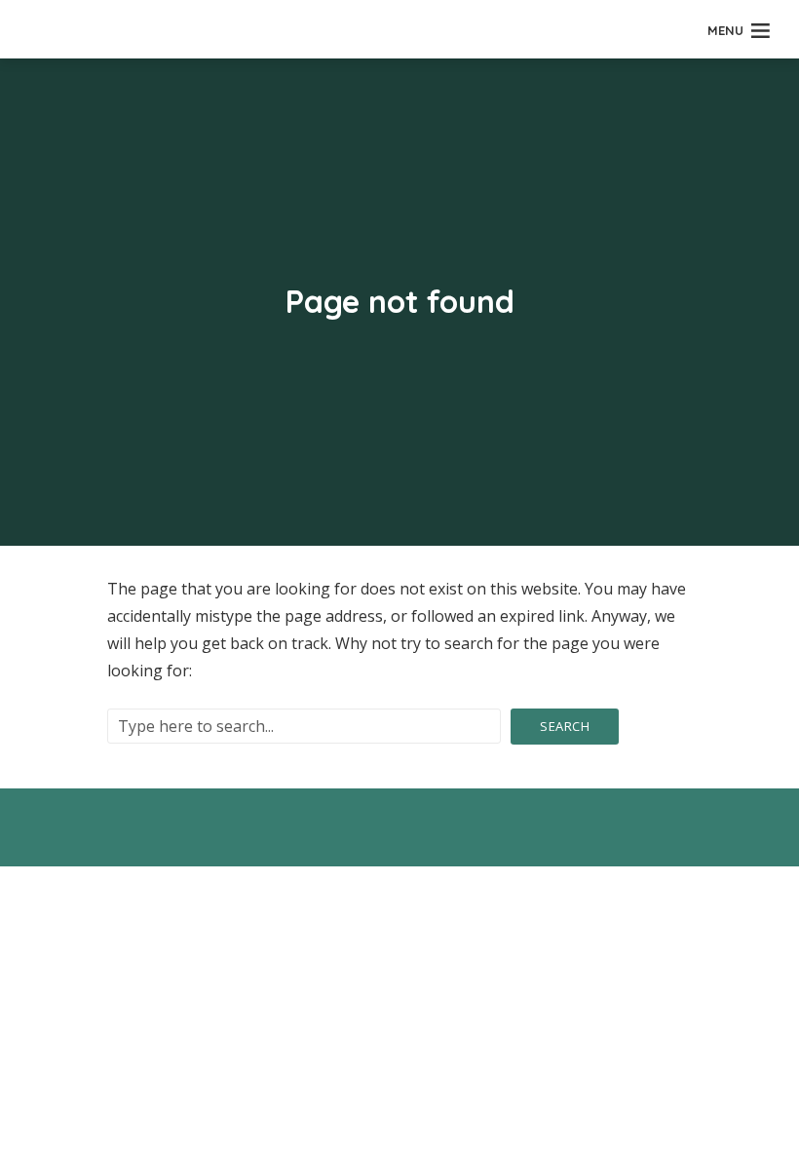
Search (565, 726)
